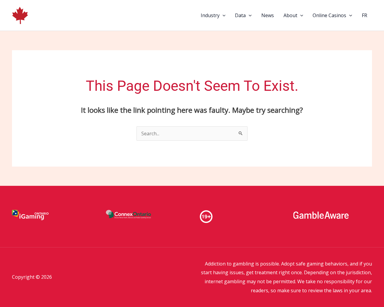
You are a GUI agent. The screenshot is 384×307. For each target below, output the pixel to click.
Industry (210, 15)
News (267, 15)
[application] (223, 15)
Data (240, 15)
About (290, 15)
